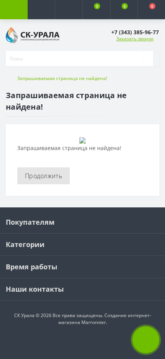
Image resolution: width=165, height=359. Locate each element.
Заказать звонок (134, 38)
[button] (68, 9)
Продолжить (43, 176)
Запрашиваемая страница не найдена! (62, 78)
